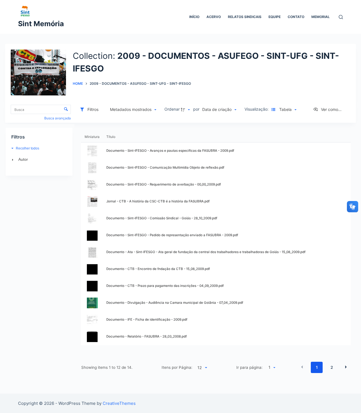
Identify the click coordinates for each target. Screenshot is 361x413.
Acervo (213, 17)
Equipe (274, 17)
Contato (296, 17)
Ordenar (172, 109)
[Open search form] (341, 17)
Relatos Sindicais (244, 17)
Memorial (320, 17)
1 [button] (317, 367)
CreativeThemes (119, 403)
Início (194, 17)
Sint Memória (41, 23)
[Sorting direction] (186, 109)
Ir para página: (249, 367)
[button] (133, 109)
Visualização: (257, 109)
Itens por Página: (177, 367)
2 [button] (332, 367)
